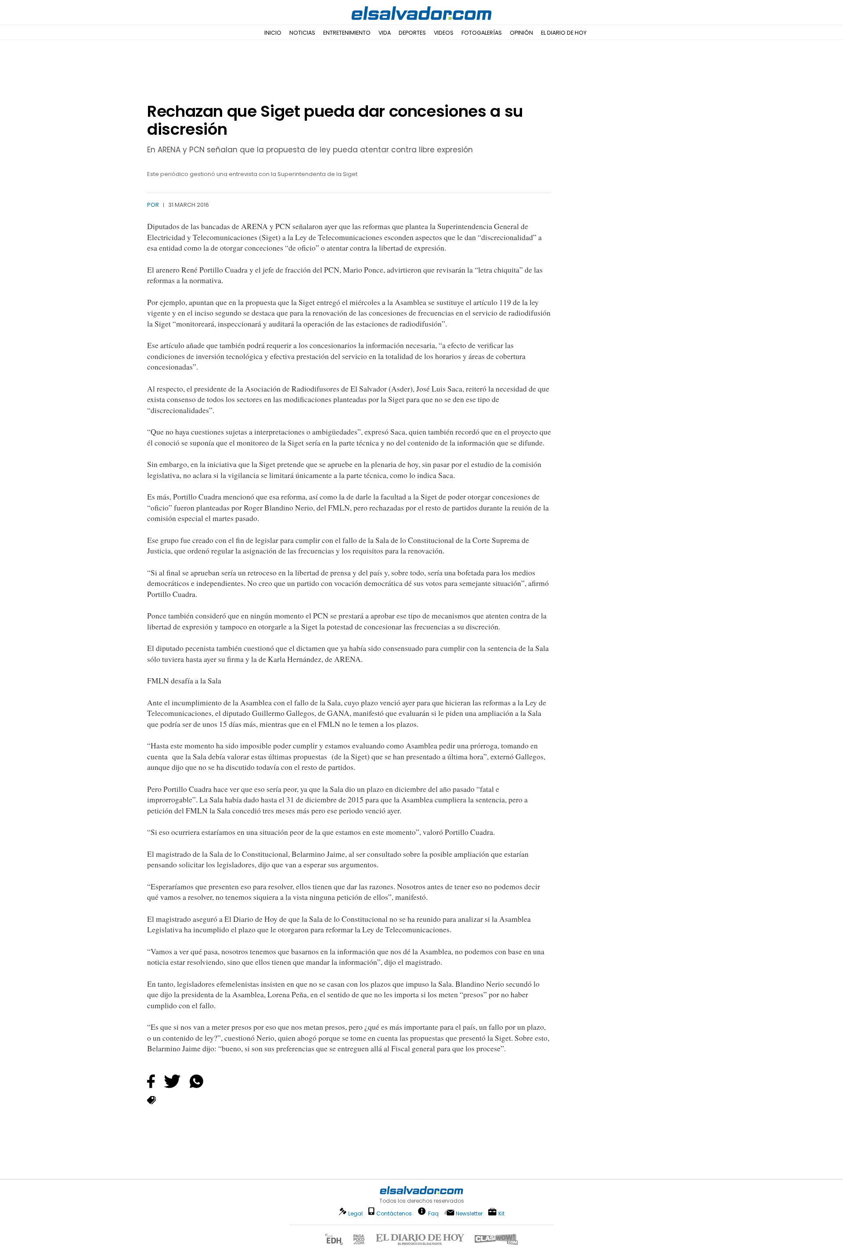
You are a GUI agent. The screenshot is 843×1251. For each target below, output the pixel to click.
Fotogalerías (481, 32)
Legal (355, 1213)
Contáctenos (394, 1213)
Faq (433, 1213)
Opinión (521, 32)
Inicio (272, 32)
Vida (384, 32)
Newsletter (469, 1213)
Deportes (412, 32)
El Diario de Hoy (564, 32)
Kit (501, 1213)
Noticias (302, 32)
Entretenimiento (347, 32)
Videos (444, 32)
